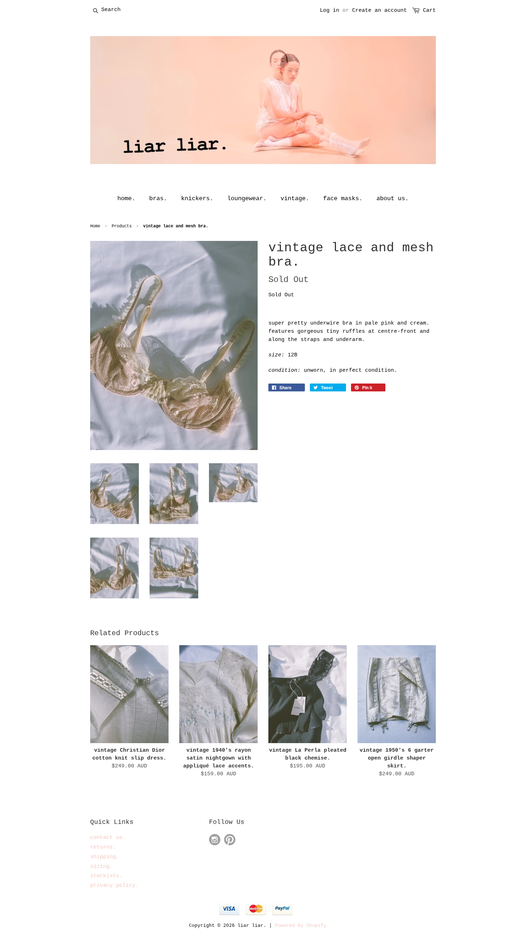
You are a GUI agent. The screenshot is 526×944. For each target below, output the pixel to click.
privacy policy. (114, 886)
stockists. (106, 876)
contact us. (108, 838)
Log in (329, 11)
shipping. (104, 857)
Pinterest (229, 839)
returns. (103, 847)
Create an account (379, 11)
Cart (429, 11)
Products (122, 226)
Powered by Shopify (300, 925)
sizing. (101, 867)
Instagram (214, 839)
